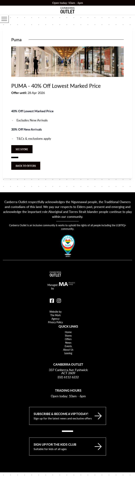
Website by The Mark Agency (55, 315)
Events (68, 346)
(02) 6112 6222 (68, 377)
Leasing (68, 353)
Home (68, 332)
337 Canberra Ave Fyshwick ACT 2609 (68, 371)
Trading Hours (68, 390)
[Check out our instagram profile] (59, 301)
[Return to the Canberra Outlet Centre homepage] (67, 10)
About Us (68, 349)
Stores (68, 335)
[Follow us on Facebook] (52, 301)
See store (22, 149)
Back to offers (26, 165)
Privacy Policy (55, 322)
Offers (68, 339)
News (68, 342)
